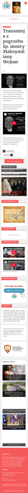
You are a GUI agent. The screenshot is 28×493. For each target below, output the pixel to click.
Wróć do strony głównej (14, 161)
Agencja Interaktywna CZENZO (16, 490)
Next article (7, 155)
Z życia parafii (6, 26)
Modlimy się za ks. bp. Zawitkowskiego (11, 174)
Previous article (10, 151)
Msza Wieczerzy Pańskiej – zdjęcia (9, 194)
